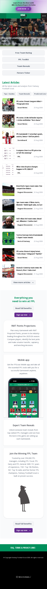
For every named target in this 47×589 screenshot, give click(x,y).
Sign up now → (23, 315)
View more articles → (23, 282)
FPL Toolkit (23, 59)
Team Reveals (23, 66)
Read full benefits (23, 308)
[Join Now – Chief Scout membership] (23, 6)
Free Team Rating (23, 52)
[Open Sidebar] (44, 16)
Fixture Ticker (23, 73)
